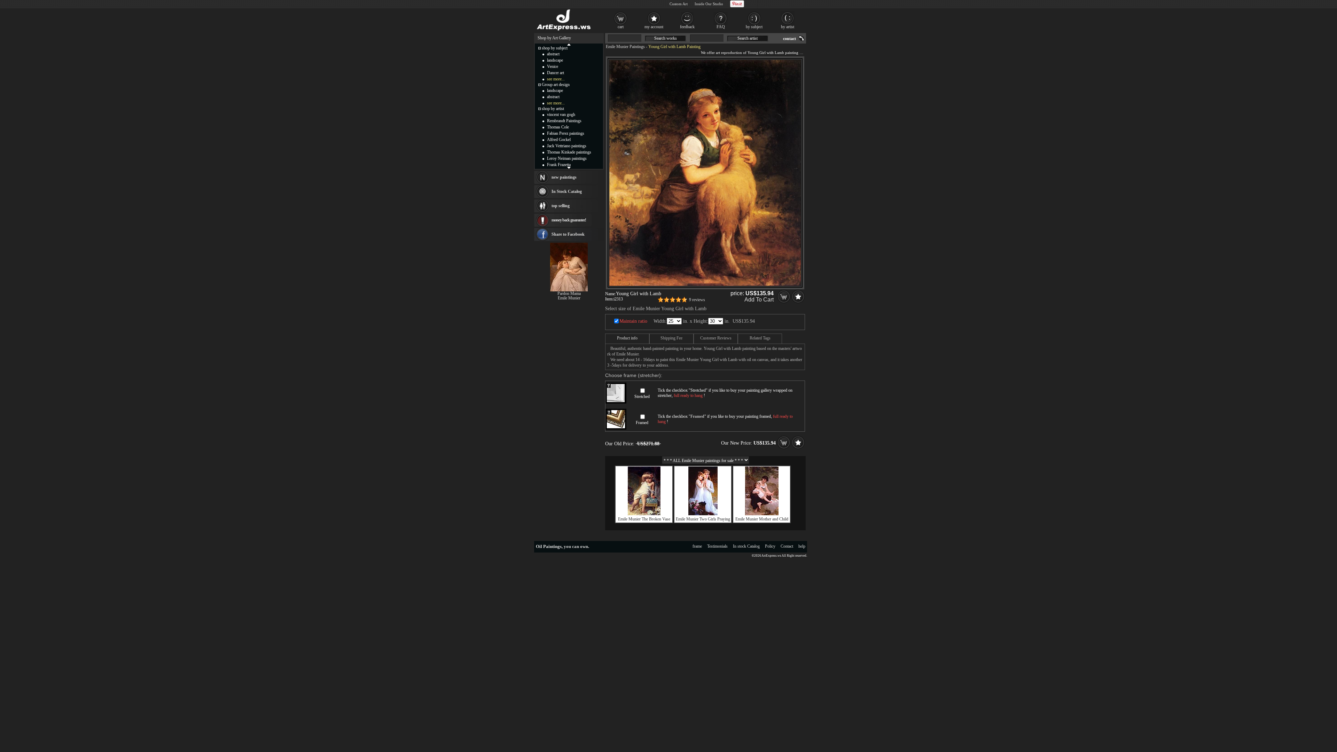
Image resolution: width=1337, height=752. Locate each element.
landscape (555, 60)
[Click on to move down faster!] (569, 167)
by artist (787, 26)
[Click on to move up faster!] (569, 44)
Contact (787, 546)
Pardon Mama (569, 293)
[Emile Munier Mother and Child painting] (762, 513)
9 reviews (697, 299)
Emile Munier (569, 298)
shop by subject (555, 48)
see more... (556, 79)
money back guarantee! (569, 220)
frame (697, 546)
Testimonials (717, 546)
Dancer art (555, 72)
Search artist (747, 38)
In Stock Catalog (567, 191)
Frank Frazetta (559, 164)
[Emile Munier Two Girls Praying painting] (703, 513)
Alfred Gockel (559, 139)
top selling (561, 205)
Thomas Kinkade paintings (569, 152)
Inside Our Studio (709, 4)
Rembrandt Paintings (564, 120)
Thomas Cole (558, 127)
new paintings (564, 177)
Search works (665, 38)
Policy (770, 546)
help (801, 546)
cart (621, 26)
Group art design (556, 84)
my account (653, 26)
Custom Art (679, 4)
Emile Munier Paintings (625, 46)
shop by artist (553, 108)
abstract (553, 54)
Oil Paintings (549, 546)
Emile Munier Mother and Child (761, 519)
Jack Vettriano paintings (566, 145)
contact (789, 38)
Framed (642, 422)
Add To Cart (759, 300)
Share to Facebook (568, 234)
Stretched (642, 396)
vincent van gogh (561, 114)
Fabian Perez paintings (565, 133)
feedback (687, 26)
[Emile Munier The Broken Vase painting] (644, 513)
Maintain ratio (633, 321)
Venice (552, 66)
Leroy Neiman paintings (567, 158)
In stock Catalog (746, 546)
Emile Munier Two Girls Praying (703, 519)
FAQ (721, 26)
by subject (754, 26)
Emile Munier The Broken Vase (644, 519)
